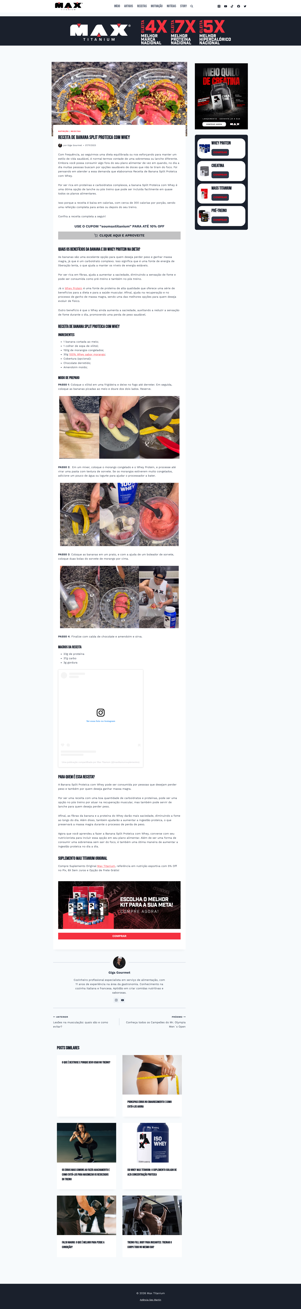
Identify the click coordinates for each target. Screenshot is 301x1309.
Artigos (128, 6)
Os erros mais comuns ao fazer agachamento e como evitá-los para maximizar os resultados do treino (86, 1174)
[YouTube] (225, 6)
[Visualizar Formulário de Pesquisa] (192, 6)
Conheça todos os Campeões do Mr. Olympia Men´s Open (155, 1022)
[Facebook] (238, 6)
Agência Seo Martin (150, 1300)
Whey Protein (73, 288)
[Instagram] (219, 6)
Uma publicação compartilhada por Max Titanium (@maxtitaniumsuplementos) (101, 762)
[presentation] (152, 1075)
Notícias (171, 6)
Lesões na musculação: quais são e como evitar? (80, 1022)
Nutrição (63, 131)
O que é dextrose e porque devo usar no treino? (86, 1062)
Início (117, 6)
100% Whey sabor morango (87, 354)
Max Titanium (106, 866)
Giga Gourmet (74, 145)
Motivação (157, 6)
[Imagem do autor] (60, 145)
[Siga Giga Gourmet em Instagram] (116, 1000)
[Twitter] (245, 6)
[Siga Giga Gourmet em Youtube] (122, 1000)
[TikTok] (232, 6)
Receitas (142, 6)
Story (183, 6)
